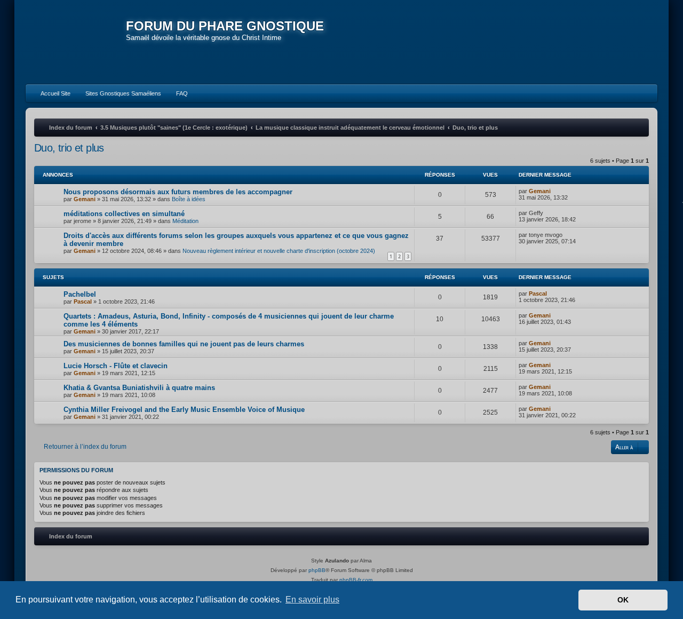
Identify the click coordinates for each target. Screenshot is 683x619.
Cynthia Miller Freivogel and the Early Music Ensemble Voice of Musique (184, 410)
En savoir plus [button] (312, 599)
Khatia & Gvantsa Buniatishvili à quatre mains (139, 388)
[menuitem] (50, 93)
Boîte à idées (188, 199)
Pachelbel (79, 294)
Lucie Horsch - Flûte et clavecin (115, 366)
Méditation (185, 221)
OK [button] (623, 600)
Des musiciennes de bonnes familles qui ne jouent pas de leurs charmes (183, 344)
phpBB (316, 570)
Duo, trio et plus (69, 148)
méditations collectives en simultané (124, 214)
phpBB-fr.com (355, 580)
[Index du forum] (76, 43)
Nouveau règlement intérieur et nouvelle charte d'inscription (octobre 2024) (278, 251)
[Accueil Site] (599, 42)
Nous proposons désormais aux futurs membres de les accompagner (177, 192)
